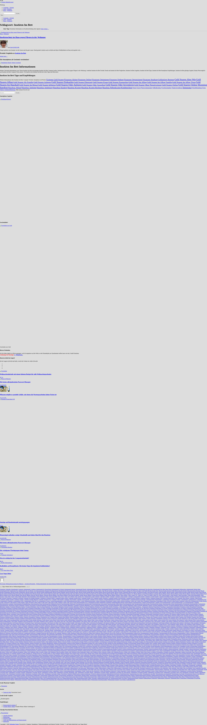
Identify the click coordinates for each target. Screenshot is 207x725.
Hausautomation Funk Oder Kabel (9, 634)
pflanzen (62, 653)
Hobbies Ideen (159, 640)
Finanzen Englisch (73, 615)
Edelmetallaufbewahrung (118, 602)
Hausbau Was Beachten (187, 637)
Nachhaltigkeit (167, 650)
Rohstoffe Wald (65, 663)
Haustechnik (141, 639)
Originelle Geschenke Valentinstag (172, 652)
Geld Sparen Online (170, 85)
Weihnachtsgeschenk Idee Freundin (74, 676)
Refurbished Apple (38, 656)
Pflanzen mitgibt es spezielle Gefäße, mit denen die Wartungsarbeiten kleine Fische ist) (28, 394)
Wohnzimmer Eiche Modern (7, 679)
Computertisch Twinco (44, 601)
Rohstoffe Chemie (119, 662)
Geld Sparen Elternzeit (83, 82)
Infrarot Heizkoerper (122, 642)
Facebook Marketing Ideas (115, 605)
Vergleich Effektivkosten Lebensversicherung (79, 674)
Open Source (137, 88)
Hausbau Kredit (134, 637)
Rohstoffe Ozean (12, 663)
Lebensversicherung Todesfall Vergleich (178, 649)
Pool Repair (156, 653)
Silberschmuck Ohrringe (139, 666)
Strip (136, 669)
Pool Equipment (103, 653)
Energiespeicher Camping (139, 602)
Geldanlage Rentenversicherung (77, 627)
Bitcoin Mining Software (29, 595)
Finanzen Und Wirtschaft (115, 618)
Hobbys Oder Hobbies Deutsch (49, 642)
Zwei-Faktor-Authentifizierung (127, 679)
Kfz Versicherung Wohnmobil (32, 646)
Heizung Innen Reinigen (82, 640)
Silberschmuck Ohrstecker (153, 666)
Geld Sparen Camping (159, 621)
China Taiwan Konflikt (51, 596)
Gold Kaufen (151, 630)
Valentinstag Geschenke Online (17, 674)
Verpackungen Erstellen (19, 675)
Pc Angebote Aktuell (15, 653)
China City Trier (157, 595)
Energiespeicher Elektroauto (68, 604)
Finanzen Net (82, 615)
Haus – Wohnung (7, 10)
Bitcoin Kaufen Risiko (108, 592)
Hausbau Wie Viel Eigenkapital (66, 639)
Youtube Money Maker (9, 706)
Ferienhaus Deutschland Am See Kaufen (95, 608)
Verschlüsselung (197, 88)
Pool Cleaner (95, 653)
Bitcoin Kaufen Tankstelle (121, 592)
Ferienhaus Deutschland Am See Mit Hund (138, 608)
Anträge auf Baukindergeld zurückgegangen (15, 522)
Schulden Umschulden (170, 665)
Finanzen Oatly (127, 615)
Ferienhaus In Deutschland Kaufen (20, 612)
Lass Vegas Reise (5, 573)
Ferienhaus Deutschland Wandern (108, 611)
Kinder (139, 646)
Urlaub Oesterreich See (161, 671)
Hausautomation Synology (56, 636)
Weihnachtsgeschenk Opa (103, 678)
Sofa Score (97, 669)
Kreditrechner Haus (86, 647)
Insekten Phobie (141, 643)
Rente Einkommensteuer (108, 660)
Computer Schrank (145, 598)
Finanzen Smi (195, 617)
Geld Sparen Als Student (110, 621)
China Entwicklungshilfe (193, 595)
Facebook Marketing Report (176, 605)
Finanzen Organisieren (133, 80)
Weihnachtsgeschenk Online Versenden (87, 678)
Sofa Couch (3, 669)
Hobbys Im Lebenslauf (35, 642)
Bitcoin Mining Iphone (164, 593)
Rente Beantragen (78, 660)
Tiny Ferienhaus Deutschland (177, 669)
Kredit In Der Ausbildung (179, 646)
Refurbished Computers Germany (187, 656)
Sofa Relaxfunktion (83, 669)
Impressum (6, 721)
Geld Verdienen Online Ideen (143, 624)
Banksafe (47, 591)
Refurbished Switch (187, 658)
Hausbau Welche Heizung (13, 639)
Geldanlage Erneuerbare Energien (166, 625)
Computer (112, 596)
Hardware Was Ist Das (110, 633)
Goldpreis (187, 631)
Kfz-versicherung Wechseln (90, 646)
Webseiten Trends (14, 724)
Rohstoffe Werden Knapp (100, 663)
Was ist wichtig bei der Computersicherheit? (14, 558)
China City (140, 595)
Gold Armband (85, 630)
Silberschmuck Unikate (92, 668)
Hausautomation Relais (176, 634)
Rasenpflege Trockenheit (200, 655)
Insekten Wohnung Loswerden (195, 643)
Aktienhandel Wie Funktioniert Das (9, 591)
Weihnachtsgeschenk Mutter (21, 678)
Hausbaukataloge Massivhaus (129, 639)
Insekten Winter (157, 643)
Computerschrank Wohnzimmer (154, 599)
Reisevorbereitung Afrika (68, 659)
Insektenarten (3, 644)
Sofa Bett (203, 668)
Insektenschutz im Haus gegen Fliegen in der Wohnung (23, 37)
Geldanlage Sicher (112, 627)
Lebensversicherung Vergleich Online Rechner (79, 650)
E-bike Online (37, 602)
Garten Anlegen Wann (88, 620)
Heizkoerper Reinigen (197, 639)
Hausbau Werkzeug (42, 639)
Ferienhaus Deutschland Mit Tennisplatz (47, 609)
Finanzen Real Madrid (63, 617)
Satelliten (183, 663)
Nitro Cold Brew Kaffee (187, 650)
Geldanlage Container (96, 625)
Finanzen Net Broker (91, 615)
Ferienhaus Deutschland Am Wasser (177, 608)
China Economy (166, 595)
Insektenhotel (10, 644)
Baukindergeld (62, 591)
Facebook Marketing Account (54, 605)
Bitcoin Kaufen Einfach (181, 591)
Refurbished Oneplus (118, 658)
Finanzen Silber (175, 617)
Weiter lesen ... (4, 56)
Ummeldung (56, 671)
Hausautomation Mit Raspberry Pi (55, 634)
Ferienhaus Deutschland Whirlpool (143, 611)
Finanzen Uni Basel (127, 618)
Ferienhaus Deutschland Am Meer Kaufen (57, 608)
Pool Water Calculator (11, 655)
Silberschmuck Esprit (112, 666)
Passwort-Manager (199, 652)
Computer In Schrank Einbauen (31, 598)
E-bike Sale (44, 602)
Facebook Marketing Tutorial (60, 607)
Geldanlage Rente (64, 627)
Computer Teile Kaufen (58, 599)
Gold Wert (174, 631)
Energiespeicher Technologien (197, 604)
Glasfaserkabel (57, 630)
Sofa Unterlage (126, 669)
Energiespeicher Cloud (168, 602)
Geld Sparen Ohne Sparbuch (63, 624)
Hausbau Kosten (74, 88)
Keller (74, 644)
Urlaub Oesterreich (121, 671)
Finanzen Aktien (71, 80)
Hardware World (120, 633)
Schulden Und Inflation (182, 665)
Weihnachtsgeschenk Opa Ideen (119, 678)
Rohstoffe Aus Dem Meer (86, 662)
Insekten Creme (190, 642)
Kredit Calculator (146, 646)
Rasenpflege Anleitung (48, 655)
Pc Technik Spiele (45, 653)
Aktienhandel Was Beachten (145, 589)
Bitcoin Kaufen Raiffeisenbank (44, 592)
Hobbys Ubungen (62, 642)
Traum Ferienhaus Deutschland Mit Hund (23, 671)
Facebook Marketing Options (144, 605)
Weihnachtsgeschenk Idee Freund (56, 676)
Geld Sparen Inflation (47, 85)
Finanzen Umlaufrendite (58, 618)
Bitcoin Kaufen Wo (81, 593)
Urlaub (83, 671)
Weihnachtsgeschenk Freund (24, 676)
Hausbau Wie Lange (52, 639)
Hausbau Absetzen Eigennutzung (115, 636)
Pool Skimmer (169, 653)
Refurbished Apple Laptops (76, 656)
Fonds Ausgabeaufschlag (13, 620)
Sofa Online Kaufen (58, 669)
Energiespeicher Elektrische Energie (52, 604)
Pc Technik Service (36, 653)
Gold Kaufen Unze (77, 631)
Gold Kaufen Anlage (199, 630)
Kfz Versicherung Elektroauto (133, 644)
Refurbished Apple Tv (103, 656)
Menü (2, 15)
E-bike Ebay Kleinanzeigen (192, 601)
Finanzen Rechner (84, 617)
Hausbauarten (90, 639)
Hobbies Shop (198, 640)
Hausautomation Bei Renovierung (168, 633)
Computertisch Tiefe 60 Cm (31, 601)
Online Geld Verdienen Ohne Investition (54, 652)
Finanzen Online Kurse (177, 615)
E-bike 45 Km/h (167, 601)
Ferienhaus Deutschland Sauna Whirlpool (178, 609)
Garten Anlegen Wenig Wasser (149, 620)
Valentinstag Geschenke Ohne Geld (173, 672)
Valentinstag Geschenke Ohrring (190, 672)
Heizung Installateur (94, 640)
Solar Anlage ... (45, 29)
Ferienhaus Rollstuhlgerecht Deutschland (59, 614)
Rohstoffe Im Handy (152, 662)
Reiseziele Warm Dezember (178, 659)
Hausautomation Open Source (121, 634)
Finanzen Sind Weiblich (185, 617)
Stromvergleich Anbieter (9, 705)
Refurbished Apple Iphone (62, 656)
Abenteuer (2, 589)
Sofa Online (50, 669)
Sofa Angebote (172, 668)
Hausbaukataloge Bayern (100, 639)
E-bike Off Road (29, 602)
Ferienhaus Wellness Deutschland (111, 614)
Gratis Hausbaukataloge (201, 631)
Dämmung (146, 601)
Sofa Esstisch (36, 669)
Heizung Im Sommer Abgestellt (68, 640)
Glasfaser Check (194, 628)
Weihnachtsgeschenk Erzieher (191, 675)
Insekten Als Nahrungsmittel (146, 642)
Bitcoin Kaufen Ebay (153, 591)
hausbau (4, 87)
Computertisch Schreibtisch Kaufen (171, 599)
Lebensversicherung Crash (161, 647)
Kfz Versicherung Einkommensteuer (100, 644)
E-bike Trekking (58, 602)
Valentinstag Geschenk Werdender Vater (67, 672)
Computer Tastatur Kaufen (7, 599)
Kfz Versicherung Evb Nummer (149, 644)
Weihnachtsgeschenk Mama (192, 676)
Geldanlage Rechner (44, 627)
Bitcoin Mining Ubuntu (90, 595)
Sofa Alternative (164, 668)
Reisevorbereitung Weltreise (137, 659)
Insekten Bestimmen (181, 642)
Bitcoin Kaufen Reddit (84, 592)
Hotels (115, 642)
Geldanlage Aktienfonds (28, 625)
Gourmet (192, 631)
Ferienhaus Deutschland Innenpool (28, 609)
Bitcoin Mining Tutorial (77, 595)
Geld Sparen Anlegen (42, 82)
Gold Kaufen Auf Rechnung (7, 631)
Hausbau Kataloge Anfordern (39, 637)
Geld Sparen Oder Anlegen (69, 85)
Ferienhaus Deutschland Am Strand (158, 608)
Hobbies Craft (144, 640)
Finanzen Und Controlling (71, 618)
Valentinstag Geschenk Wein (49, 672)
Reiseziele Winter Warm (61, 660)
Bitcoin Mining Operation (189, 593)
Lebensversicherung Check (147, 647)
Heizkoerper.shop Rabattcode (23, 640)
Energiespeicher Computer (192, 602)
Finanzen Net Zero (102, 615)
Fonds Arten (3, 620)
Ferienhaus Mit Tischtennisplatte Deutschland (131, 612)
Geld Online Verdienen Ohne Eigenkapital (22, 621)
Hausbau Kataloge (27, 637)
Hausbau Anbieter (29, 88)
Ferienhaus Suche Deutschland (78, 614)
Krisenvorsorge (123, 647)
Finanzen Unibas (137, 618)
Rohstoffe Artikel (74, 662)
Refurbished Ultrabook (15, 659)
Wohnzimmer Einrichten (21, 679)
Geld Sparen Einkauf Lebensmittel (198, 621)
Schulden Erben (72, 665)
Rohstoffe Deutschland (141, 662)
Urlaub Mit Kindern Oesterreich (108, 671)
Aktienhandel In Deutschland (43, 589)
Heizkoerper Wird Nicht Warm (8, 640)
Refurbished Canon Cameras (145, 656)
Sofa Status (103, 669)
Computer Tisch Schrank (83, 599)
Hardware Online (66, 633)
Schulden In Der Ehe (81, 665)
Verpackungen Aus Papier (178, 674)
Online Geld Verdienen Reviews (115, 652)
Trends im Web (7, 692)
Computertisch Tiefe (18, 601)
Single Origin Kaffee (134, 668)
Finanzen (161, 614)
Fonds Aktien (194, 618)
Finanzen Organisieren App (42, 617)
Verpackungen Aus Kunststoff (163, 674)
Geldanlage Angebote (63, 625)
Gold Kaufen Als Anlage (187, 630)
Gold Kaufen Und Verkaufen (64, 631)
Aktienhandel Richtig (106, 589)
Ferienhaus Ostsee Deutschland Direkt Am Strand (178, 612)
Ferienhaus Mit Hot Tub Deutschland (110, 612)
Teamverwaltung (177, 88)
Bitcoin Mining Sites (17, 595)
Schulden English (62, 665)
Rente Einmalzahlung (120, 660)
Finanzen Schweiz (157, 617)
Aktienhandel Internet (69, 589)
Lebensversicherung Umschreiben (197, 649)
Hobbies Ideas (151, 640)
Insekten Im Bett (20, 53)
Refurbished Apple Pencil (90, 656)
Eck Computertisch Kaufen (92, 602)
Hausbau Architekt (148, 636)
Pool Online (127, 653)
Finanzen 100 (167, 614)
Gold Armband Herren (95, 630)
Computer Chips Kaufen (121, 596)
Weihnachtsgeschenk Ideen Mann (176, 676)
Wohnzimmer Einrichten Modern (65, 679)
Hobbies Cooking (135, 640)
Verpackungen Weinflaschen (66, 675)
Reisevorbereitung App (96, 659)
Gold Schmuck (116, 631)
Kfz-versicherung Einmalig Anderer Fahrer (51, 646)
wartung (117, 675)
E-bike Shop (50, 602)
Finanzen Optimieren (100, 80)
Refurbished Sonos (177, 658)
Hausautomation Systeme (69, 636)
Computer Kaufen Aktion (61, 598)
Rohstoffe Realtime (22, 663)
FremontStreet (79, 620)
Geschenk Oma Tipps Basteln (21, 628)
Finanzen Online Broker (165, 615)
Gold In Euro (135, 630)
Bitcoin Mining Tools (54, 595)
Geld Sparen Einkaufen (62, 82)
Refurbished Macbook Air (105, 658)
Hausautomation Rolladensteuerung (191, 634)
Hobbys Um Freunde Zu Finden (75, 642)
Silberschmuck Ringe (36, 668)
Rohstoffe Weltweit (74, 663)
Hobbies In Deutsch (168, 640)
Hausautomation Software (23, 636)
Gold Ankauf (77, 630)
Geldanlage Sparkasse (132, 627)
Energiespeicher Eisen (36, 604)
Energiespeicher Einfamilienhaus (22, 604)
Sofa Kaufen (43, 669)
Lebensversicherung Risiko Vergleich (158, 649)
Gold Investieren (143, 630)
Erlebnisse (21, 605)
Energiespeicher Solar (128, 604)
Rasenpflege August (69, 655)
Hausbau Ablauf (14, 88)
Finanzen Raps (53, 617)
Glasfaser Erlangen (28, 630)
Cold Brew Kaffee (104, 596)
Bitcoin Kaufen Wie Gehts (55, 593)
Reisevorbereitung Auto (123, 659)
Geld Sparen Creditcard (172, 621)
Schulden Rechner (145, 665)
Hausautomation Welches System (84, 636)
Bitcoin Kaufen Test (133, 592)
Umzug (61, 671)
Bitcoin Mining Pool (201, 593)
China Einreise (174, 595)
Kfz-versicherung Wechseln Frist (106, 646)
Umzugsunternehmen (68, 671)
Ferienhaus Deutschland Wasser (126, 611)
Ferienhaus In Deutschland (193, 611)
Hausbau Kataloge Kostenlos (55, 637)
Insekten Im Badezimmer (60, 643)
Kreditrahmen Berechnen (61, 647)
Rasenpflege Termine (150, 655)
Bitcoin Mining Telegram (42, 595)
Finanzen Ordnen (116, 80)
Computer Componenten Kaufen (136, 596)
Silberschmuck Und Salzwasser (78, 668)
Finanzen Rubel (124, 617)
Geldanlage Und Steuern (176, 627)
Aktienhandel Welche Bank (193, 589)
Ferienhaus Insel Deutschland (92, 612)
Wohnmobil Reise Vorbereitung (179, 678)
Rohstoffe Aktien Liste (49, 662)
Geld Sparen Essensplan (118, 82)
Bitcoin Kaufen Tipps (144, 592)
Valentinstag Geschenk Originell (17, 672)
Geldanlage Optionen (33, 627)
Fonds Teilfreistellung (69, 620)
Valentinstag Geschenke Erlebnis (139, 672)
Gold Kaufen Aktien (160, 630)
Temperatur (187, 88)
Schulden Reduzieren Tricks (157, 665)
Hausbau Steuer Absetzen (173, 637)
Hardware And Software (11, 633)
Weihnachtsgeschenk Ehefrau (127, 675)
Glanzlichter (111, 628)
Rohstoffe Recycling (32, 663)
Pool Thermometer (195, 653)
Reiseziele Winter (9, 660)
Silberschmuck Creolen (77, 666)
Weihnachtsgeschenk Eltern (158, 675)
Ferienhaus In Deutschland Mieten (38, 612)
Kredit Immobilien (155, 646)
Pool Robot (163, 653)
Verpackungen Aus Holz (149, 674)
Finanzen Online (85, 80)
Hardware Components (24, 633)
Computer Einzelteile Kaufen (166, 596)
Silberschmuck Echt (88, 666)
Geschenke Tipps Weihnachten (85, 628)
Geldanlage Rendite (55, 627)
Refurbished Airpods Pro (26, 656)
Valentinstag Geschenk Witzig (101, 672)
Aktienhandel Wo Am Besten (25, 591)
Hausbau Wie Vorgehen (81, 639)
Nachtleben (174, 650)
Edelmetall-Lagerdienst (105, 602)
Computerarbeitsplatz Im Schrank (111, 599)
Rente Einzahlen (130, 660)
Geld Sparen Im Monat (28, 85)
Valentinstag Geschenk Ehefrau (188, 671)
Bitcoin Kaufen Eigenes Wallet (167, 591)
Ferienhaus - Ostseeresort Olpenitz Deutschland (148, 607)
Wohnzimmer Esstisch (113, 679)
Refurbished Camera (132, 656)
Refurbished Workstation (52, 659)
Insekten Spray (149, 643)
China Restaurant (40, 596)
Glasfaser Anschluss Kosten (157, 628)
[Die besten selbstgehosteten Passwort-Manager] (5, 378)
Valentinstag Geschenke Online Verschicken (55, 674)
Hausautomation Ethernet (196, 633)
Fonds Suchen (60, 620)
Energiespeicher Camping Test (154, 602)
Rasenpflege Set (117, 655)
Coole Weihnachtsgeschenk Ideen (71, 601)
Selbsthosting (157, 88)
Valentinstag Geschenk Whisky (86, 672)
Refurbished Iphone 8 (70, 658)
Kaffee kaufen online (33, 644)
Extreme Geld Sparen (55, 80)
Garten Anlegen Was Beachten (102, 620)
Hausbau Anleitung (45, 88)
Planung (67, 653)
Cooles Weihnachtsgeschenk (88, 601)
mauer (161, 650)
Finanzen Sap (149, 617)
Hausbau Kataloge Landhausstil (71, 637)
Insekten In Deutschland (130, 643)
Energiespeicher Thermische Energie (9, 605)
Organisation (159, 652)
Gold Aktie (64, 630)
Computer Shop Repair (183, 598)
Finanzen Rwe (141, 617)
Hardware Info (45, 633)
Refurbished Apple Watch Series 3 (118, 656)
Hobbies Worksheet (24, 642)
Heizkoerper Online (187, 639)
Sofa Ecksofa (21, 669)
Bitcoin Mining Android (117, 593)
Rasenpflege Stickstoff (138, 655)
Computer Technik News (44, 599)
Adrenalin (8, 589)
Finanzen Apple (35, 615)
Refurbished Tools (4, 659)
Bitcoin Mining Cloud (139, 593)
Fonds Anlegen (202, 618)
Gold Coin (103, 630)
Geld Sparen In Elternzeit (151, 623)
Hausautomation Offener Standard (73, 634)
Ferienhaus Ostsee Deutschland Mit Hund (21, 614)
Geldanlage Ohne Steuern (10, 627)
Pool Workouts (21, 655)
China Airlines (123, 595)
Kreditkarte (52, 647)
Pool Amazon (73, 653)
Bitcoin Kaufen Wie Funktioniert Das (22, 593)
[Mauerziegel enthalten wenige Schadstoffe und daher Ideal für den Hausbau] (5, 531)
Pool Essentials (111, 653)
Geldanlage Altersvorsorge (51, 625)
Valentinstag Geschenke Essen (155, 672)
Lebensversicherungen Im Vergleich (126, 650)
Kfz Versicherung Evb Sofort (165, 644)
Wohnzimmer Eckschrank (193, 678)
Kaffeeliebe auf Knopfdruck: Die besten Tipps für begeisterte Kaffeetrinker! (25, 566)
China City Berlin (148, 595)
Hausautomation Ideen (23, 634)
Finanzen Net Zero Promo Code (115, 615)
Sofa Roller (91, 669)
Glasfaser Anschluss (145, 628)
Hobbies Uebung (14, 642)
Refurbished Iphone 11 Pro (58, 658)
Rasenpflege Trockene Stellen (186, 655)
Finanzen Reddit (93, 617)
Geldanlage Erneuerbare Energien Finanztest (187, 625)
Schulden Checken (42, 665)
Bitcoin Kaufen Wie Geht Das (40, 593)
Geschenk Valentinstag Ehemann (68, 628)
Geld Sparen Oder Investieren (120, 85)
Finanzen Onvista (188, 615)
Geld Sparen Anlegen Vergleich (136, 621)
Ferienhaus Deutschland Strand (76, 611)
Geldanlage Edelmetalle (122, 625)
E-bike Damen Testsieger (178, 601)
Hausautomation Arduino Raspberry (150, 633)
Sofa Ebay (9, 669)
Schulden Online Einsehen (117, 665)
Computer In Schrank (17, 598)
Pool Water (3, 655)
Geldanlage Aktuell (39, 625)
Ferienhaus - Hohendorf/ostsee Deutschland (124, 607)
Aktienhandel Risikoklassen (131, 589)
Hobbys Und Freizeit (89, 642)
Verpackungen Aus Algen (135, 674)
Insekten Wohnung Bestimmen (179, 643)
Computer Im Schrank (195, 596)
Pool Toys (203, 653)
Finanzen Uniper (146, 618)
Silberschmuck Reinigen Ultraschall (9, 668)
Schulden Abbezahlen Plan (18, 665)
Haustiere (168, 639)
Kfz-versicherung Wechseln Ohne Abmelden (126, 646)
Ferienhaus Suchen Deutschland (94, 614)
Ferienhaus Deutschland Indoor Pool (9, 609)
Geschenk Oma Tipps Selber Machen (39, 628)
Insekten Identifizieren (47, 643)
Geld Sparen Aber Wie (185, 79)
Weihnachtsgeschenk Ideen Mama (158, 676)
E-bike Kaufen (21, 602)
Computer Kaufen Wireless (133, 598)
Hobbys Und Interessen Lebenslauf (104, 642)
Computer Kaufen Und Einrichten (117, 598)
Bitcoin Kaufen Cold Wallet (140, 591)
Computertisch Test (201, 599)
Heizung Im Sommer (54, 640)
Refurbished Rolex (129, 658)
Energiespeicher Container (7, 604)
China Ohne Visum (9, 596)
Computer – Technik (8, 7)
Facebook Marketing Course (86, 605)
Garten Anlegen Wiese (190, 620)
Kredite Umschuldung (36, 647)
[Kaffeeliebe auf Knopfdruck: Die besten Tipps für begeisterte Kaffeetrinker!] (6, 562)
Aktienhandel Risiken (118, 589)
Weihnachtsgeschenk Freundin (39, 676)
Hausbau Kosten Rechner (91, 88)
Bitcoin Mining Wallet (101, 595)
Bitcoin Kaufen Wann (196, 592)
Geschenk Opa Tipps (54, 628)
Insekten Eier (3, 643)
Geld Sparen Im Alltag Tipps (184, 82)
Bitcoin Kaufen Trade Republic (158, 592)
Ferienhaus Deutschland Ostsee (101, 609)
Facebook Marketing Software (191, 605)
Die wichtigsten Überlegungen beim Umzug (14, 550)
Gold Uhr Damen (146, 631)
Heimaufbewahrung (176, 639)
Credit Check (140, 601)
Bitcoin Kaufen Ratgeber (59, 592)
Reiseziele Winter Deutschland (34, 660)
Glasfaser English (9, 630)
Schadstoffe (189, 663)
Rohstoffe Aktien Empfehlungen (35, 662)
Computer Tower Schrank (96, 599)
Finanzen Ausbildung (45, 615)
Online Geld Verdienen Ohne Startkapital (75, 652)
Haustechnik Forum (161, 639)
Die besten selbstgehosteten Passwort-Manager (15, 382)
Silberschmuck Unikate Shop (106, 668)
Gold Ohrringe (92, 631)
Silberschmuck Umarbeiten (63, 668)
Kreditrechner (126, 88)
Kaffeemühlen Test (52, 644)
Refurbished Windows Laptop (38, 659)
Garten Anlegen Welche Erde (118, 620)
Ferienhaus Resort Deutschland (40, 614)
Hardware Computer (35, 633)
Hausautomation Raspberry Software (160, 634)
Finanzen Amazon (8, 615)
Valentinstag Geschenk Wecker (33, 672)
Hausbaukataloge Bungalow (115, 639)
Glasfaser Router (49, 630)
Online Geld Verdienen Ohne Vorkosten (96, 652)
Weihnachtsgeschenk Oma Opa (54, 678)
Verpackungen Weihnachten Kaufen (49, 675)
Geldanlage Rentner (166, 80)
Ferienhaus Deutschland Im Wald (194, 608)
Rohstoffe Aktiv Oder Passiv (62, 662)
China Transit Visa (79, 596)
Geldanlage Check (85, 625)
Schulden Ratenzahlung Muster (132, 665)
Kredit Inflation (201, 646)
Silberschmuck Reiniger (25, 668)
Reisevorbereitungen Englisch (152, 659)
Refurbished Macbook (93, 658)
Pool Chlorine (87, 653)
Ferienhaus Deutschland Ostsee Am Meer (119, 609)
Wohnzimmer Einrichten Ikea (49, 679)
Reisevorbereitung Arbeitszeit (109, 659)
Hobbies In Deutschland (180, 640)
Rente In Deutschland (173, 660)
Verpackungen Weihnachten (33, 675)
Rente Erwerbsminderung (160, 660)
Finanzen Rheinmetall (103, 617)
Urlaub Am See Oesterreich (93, 671)
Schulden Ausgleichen (31, 665)
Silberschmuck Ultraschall (49, 668)
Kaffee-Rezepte (43, 644)
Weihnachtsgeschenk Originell (135, 678)
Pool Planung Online (135, 653)
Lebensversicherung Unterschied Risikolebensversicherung (51, 650)
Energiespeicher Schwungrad (99, 604)
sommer (133, 669)
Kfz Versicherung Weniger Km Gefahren (183, 644)
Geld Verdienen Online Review (159, 624)
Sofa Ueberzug (110, 669)
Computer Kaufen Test (87, 598)
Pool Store (176, 653)
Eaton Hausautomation (79, 602)
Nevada (179, 650)
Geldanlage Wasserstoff (189, 627)
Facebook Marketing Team (33, 607)
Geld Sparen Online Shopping (192, 85)
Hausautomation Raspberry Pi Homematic (140, 634)
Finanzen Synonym (47, 618)
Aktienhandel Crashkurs (29, 589)
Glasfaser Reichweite (39, 630)
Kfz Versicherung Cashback (84, 644)
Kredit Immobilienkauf (166, 646)
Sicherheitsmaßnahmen (34, 666)
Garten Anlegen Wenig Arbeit (133, 620)
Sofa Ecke (14, 669)
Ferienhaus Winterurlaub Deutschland (129, 614)
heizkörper (34, 640)
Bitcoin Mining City (128, 593)
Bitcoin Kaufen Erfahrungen (18, 592)
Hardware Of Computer (55, 633)
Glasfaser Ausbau (169, 628)
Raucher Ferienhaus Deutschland (8, 656)
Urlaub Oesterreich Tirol (173, 671)
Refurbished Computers (172, 656)
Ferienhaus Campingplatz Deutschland (170, 607)
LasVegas (137, 647)
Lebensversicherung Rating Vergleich (92, 649)
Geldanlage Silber (121, 627)
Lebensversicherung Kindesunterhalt (73, 649)
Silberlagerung (44, 666)
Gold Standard (132, 631)
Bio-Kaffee (90, 591)
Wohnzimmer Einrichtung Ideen (82, 679)
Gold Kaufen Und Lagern (50, 631)
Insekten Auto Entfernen (169, 642)
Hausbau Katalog (60, 88)
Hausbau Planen (154, 637)
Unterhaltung (78, 671)
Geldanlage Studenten (154, 627)
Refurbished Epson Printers (24, 658)
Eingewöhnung (129, 602)
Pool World (28, 655)
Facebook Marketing (41, 605)
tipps (186, 669)
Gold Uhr (139, 631)
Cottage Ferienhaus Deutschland (103, 601)
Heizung (39, 640)
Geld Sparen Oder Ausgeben (93, 85)
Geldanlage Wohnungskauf (7, 628)
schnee (194, 663)
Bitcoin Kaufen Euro (31, 592)
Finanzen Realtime (74, 617)
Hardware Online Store (89, 633)
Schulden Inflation (105, 665)
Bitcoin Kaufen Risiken (97, 592)
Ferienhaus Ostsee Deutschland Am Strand (154, 612)
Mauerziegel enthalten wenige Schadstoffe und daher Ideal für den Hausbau (25, 535)
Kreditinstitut (45, 647)
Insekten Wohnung (166, 643)
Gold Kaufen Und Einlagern (36, 631)
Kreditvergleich (115, 647)
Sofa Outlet (67, 669)
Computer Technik (18, 599)
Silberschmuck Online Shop (167, 666)
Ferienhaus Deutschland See (7, 611)
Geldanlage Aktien (16, 625)
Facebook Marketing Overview (161, 605)
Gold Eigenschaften (119, 630)
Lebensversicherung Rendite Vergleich (112, 649)
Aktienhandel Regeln (81, 589)
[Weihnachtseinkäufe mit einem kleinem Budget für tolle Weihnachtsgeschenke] (3, 371)
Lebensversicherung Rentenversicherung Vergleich (135, 649)
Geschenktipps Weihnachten (100, 628)
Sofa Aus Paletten (187, 668)
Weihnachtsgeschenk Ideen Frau (123, 676)
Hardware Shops (99, 633)
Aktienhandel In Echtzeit (57, 589)
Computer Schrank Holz (156, 598)
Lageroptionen (130, 647)
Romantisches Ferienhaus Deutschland (136, 663)
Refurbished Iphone (46, 658)
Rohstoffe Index (175, 662)
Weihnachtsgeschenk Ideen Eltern (106, 676)
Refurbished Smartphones (165, 658)
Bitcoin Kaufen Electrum (193, 591)
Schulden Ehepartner (52, 665)
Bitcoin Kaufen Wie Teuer (69, 593)
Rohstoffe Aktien (22, 662)
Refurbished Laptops (81, 658)
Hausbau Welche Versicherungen (28, 639)
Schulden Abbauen (201, 663)
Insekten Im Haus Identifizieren (116, 643)
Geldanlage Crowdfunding (109, 625)
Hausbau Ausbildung (172, 636)
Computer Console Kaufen (152, 596)
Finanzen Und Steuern (103, 618)
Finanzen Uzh (166, 618)
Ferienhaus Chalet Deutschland (188, 607)
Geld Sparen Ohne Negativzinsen (147, 85)
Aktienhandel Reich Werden (94, 589)
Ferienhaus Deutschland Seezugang (24, 611)
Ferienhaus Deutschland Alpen (20, 608)
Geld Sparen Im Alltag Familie (159, 82)
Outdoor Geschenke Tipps (188, 652)
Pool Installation (119, 653)
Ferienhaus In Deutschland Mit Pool (75, 612)
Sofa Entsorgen (29, 669)
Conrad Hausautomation (56, 601)
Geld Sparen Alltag (86, 621)
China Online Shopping (21, 596)
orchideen (153, 652)
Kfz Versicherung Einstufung (117, 644)
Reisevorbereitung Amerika (82, 659)
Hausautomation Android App (132, 633)
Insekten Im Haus (102, 643)
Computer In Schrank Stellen (47, 598)
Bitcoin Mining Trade (65, 595)
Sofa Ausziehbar (197, 668)
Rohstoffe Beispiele (109, 662)
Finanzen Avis (54, 615)
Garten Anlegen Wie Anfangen (176, 620)
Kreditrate (71, 647)
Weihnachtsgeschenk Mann (7, 678)
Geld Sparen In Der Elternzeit (122, 623)
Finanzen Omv (146, 615)
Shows (21, 666)
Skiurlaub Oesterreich (145, 668)
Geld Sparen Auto (149, 621)
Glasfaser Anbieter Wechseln (132, 628)
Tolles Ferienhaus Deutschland (195, 669)
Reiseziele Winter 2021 (20, 660)
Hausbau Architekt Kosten (160, 636)
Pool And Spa (80, 653)
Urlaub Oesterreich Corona (148, 671)
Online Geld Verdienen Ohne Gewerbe (34, 652)
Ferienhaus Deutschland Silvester (41, 611)
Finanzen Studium (150, 80)
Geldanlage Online (22, 627)
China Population (31, 596)
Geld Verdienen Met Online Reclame (106, 624)
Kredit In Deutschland (191, 646)
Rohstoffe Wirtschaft (112, 663)
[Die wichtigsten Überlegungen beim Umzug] (6, 547)
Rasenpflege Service (107, 655)
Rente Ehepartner (97, 660)
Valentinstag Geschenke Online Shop (34, 674)
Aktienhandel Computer (17, 589)
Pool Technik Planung (185, 653)
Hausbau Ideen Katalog (192, 636)
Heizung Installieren (105, 640)
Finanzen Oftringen (137, 615)
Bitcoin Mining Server (5, 595)
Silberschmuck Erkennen (100, 666)
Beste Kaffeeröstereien (81, 591)
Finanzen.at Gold (186, 618)
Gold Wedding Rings (165, 631)
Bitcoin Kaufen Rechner (72, 592)
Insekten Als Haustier (133, 642)
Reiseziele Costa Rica (165, 659)
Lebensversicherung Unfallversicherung (26, 650)
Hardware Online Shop (77, 633)
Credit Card (133, 601)
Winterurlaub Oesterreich (164, 678)
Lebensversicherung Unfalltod (7, 650)
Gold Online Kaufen (101, 631)
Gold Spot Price (124, 631)
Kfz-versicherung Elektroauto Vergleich (73, 646)
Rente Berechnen (88, 660)
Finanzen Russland (133, 617)
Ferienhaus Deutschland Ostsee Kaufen (141, 609)
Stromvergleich (142, 669)
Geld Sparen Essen (100, 82)
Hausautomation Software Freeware (39, 636)
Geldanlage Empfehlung (151, 625)
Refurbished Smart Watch (152, 658)
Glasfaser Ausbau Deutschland (182, 628)
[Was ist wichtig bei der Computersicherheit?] (6, 555)
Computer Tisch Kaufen (70, 599)
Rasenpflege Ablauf (37, 655)
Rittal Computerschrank (11, 662)
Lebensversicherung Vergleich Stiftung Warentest (103, 650)
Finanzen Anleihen (18, 615)
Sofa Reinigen (73, 669)
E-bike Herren (13, 602)
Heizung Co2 (45, 640)
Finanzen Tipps (7, 718)
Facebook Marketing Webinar (76, 607)
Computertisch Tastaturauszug (188, 599)
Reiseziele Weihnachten (192, 659)
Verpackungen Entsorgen (6, 675)
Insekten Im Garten (93, 643)
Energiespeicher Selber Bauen (115, 604)
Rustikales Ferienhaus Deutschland (172, 663)
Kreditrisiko (107, 647)
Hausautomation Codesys (183, 633)
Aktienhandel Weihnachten (179, 589)
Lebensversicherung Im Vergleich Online (53, 649)
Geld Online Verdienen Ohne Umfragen (43, 621)
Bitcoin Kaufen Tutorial (173, 592)
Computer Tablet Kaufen (195, 598)
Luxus (157, 650)
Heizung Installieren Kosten (117, 640)
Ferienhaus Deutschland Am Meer (37, 608)
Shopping (16, 666)
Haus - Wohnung (4, 34)
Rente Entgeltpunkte (148, 660)
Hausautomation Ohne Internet (105, 634)
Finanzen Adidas (176, 614)
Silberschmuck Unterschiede (121, 668)
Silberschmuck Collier (65, 666)
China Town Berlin (69, 596)
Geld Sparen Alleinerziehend (73, 621)
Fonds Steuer (52, 620)
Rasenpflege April (58, 655)
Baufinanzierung (54, 591)
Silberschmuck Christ (53, 666)
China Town (60, 596)
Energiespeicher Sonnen (156, 604)
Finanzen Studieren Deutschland (23, 618)
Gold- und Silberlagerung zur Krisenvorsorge (14, 720)
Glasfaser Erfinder (18, 630)
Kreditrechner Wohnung (98, 647)
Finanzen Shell (166, 617)
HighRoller (128, 640)
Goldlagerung (180, 631)
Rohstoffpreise (122, 663)
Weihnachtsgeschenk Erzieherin (8, 676)
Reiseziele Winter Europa (48, 660)
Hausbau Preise (163, 637)
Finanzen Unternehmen (157, 618)
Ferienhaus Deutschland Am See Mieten (116, 608)
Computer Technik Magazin (31, 599)
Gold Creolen (110, 630)
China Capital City (132, 595)
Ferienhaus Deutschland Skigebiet (59, 611)
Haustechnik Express (149, 639)
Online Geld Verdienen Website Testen (134, 652)
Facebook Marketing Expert (101, 605)
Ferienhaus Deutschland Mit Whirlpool (68, 609)
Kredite (2, 647)
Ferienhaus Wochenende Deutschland (149, 614)
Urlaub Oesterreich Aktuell (133, 671)
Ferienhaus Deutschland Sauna (159, 609)
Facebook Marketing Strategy (17, 607)
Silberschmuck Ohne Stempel (125, 666)
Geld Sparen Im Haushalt (96, 623)
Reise (60, 659)
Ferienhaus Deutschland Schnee (197, 609)
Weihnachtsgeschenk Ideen (90, 676)
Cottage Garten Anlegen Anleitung (121, 601)
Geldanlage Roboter (102, 627)
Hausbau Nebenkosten (111, 88)
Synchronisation (166, 88)
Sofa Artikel (180, 668)
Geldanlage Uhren (165, 627)
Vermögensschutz (124, 674)
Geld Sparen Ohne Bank (31, 624)
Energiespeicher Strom (168, 604)
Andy (11, 47)
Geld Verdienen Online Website (175, 624)
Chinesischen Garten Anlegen (91, 596)
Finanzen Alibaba (193, 614)
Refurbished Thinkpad (198, 658)
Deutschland (159, 601)
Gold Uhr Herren (155, 631)
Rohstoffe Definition (129, 662)
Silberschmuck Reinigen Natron (194, 666)
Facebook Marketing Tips (46, 607)
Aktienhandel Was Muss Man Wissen (162, 589)
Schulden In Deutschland (93, 665)
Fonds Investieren (24, 620)
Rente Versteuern (183, 660)
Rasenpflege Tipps (160, 655)
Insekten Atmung (158, 642)
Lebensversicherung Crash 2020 (176, 647)
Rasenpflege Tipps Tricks (172, 655)
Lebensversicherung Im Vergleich (33, 649)
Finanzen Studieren (10, 618)
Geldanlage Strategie (143, 627)
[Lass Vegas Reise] (6, 570)
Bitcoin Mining (106, 593)
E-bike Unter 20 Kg (68, 602)
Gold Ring (109, 631)
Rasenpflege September (96, 655)
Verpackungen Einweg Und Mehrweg (194, 674)
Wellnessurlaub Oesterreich (150, 678)
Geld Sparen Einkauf (183, 621)
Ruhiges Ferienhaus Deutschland (154, 663)
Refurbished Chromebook (159, 656)
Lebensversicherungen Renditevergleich (145, 650)
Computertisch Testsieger (6, 601)
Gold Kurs (85, 631)
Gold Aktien (70, 630)
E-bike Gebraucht (4, 602)
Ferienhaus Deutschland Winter (160, 611)
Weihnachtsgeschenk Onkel (69, 678)
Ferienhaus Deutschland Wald (92, 611)
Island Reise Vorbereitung (20, 644)
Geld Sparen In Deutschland (137, 623)
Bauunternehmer (71, 591)
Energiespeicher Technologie (182, 604)
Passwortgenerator (146, 88)
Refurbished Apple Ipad (49, 656)
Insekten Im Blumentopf (82, 643)
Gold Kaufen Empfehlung (21, 631)
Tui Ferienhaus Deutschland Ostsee (43, 671)
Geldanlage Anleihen (75, 625)
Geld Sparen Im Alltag (137, 82)
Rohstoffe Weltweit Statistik (86, 663)
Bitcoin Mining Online (176, 593)
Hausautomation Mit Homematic (38, 634)
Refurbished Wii (26, 659)
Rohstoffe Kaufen (195, 662)
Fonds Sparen (45, 620)
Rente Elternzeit (139, 660)
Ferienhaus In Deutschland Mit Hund (56, 612)
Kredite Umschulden (9, 647)
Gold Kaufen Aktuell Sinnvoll (173, 630)
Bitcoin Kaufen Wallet (185, 592)
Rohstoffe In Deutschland (164, 662)
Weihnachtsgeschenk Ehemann (143, 675)
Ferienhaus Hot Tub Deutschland (177, 611)
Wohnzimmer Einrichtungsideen (99, 679)
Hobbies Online (191, 640)
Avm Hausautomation (39, 591)
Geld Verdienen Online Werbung (192, 624)
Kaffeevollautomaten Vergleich (65, 644)
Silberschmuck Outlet (180, 666)
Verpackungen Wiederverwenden (97, 675)
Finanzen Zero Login (175, 618)
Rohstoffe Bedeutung (98, 662)
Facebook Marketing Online (130, 605)
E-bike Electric (203, 601)
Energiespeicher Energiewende (84, 604)
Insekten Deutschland (200, 642)
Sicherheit (25, 666)
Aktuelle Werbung (8, 715)
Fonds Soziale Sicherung (35, 620)
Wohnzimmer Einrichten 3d (35, 679)
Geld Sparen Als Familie (23, 82)
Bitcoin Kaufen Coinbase (111, 591)
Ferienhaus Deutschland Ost (85, 609)
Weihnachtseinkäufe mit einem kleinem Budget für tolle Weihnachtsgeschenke (25, 374)
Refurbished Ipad (35, 658)
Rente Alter (71, 660)
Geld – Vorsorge (7, 9)
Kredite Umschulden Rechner (22, 647)
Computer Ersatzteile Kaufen (181, 596)
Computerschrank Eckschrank (137, 599)
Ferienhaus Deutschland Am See (76, 608)
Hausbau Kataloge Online (86, 637)
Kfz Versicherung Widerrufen (16, 646)
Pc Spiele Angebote (26, 653)
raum (18, 656)
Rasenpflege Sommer (127, 655)
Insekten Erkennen (24, 643)
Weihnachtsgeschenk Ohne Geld (37, 678)
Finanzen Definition (63, 615)
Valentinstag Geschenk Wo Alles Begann (119, 672)
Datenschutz (153, 601)
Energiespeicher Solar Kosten (142, 604)
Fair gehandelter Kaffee (107, 607)
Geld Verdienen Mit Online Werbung (125, 624)
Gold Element (128, 630)
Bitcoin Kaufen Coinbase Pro (125, 591)
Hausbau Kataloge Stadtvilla (100, 637)
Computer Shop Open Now (170, 598)
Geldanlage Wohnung (201, 627)
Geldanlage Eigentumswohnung (136, 625)
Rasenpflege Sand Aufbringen (82, 655)
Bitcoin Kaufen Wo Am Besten (94, 593)
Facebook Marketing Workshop (92, 607)
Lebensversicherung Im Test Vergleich (15, 649)
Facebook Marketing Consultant (70, 605)
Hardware (2, 633)
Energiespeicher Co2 (179, 602)
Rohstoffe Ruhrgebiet (55, 663)
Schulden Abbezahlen (5, 665)
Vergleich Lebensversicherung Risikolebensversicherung (105, 674)
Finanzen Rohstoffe (114, 617)
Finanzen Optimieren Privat (7, 617)
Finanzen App (27, 615)
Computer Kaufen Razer (74, 598)
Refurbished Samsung (139, 658)
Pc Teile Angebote (55, 653)
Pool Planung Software (147, 653)
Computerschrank (125, 599)
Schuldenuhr (192, 665)
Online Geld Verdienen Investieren (14, 652)
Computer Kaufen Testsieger (100, 598)
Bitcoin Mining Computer (151, 593)
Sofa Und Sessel (118, 669)
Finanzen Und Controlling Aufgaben (87, 618)
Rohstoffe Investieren (185, 662)
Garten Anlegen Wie (163, 620)
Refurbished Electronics (11, 658)
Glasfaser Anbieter (119, 628)
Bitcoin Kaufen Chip (99, 591)
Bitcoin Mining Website (114, 595)
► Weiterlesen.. (18, 355)
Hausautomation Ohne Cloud (89, 634)
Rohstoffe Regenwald (43, 663)
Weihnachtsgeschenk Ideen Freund (141, 676)
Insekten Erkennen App (36, 643)
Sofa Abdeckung (155, 668)
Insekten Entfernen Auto (13, 643)
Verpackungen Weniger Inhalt (81, 675)
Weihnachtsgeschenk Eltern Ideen (174, 675)
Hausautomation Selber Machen (8, 636)
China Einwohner (182, 595)
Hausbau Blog (182, 636)
